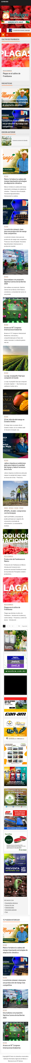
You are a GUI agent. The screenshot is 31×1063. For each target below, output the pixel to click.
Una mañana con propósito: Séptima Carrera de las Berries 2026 (15, 281)
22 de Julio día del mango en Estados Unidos (14, 420)
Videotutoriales (9, 907)
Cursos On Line (9, 905)
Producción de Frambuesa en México (14, 560)
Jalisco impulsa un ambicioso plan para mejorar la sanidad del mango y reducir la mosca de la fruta (15, 466)
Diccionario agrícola (10, 910)
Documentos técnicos (11, 903)
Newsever (11, 1061)
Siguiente (24, 626)
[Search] (28, 34)
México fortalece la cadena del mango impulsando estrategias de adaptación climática (15, 102)
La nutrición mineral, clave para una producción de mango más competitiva (15, 123)
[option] (15, 62)
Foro (6, 912)
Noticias (5, 96)
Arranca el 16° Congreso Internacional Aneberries (13, 328)
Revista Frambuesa (7, 70)
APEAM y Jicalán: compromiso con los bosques (15, 512)
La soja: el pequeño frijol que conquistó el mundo (14, 377)
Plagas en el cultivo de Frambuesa (12, 608)
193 (19, 626)
